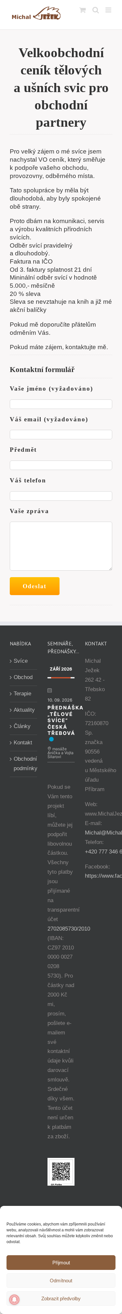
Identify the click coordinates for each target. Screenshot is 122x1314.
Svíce (21, 661)
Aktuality (24, 710)
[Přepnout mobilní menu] (108, 10)
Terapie (22, 693)
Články (22, 726)
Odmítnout (61, 1280)
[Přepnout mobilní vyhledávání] (95, 10)
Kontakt (23, 742)
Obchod (23, 677)
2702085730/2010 (68, 929)
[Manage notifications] (14, 1299)
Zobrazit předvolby (61, 1298)
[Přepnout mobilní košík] (82, 10)
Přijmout (61, 1262)
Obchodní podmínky (24, 763)
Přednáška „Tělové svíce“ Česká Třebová (65, 720)
